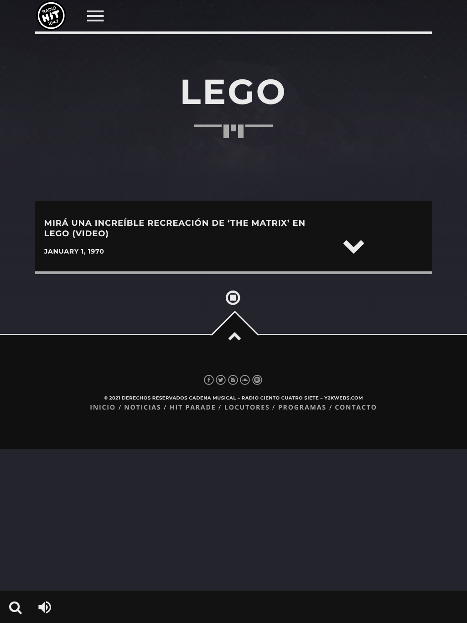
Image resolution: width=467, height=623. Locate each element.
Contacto (356, 407)
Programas (302, 407)
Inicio (103, 407)
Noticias (142, 407)
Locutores (247, 407)
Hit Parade (193, 407)
